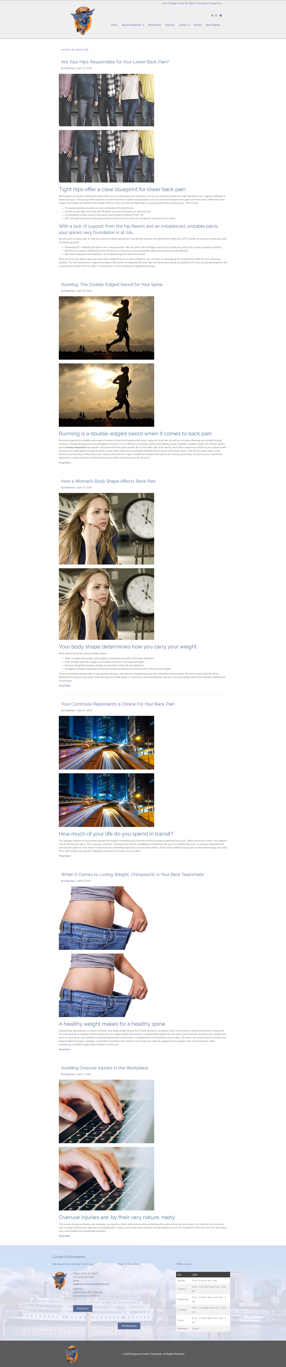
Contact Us (215, 3)
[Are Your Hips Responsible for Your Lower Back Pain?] (106, 100)
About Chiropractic (131, 25)
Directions (201, 3)
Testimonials (154, 25)
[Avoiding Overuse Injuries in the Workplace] (106, 1111)
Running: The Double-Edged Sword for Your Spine (112, 284)
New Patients (213, 25)
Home (114, 25)
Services (170, 25)
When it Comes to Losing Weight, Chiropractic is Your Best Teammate (132, 874)
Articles (197, 25)
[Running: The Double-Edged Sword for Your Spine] (106, 328)
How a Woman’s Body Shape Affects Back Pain (108, 481)
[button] (143, 25)
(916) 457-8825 (186, 3)
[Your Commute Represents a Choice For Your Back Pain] (106, 742)
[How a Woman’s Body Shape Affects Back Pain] (106, 528)
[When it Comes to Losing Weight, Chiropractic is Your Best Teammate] (106, 918)
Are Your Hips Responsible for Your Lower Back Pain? (115, 61)
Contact (183, 25)
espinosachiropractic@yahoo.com (91, 1284)
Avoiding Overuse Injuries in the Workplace (104, 1067)
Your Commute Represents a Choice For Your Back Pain (117, 704)
